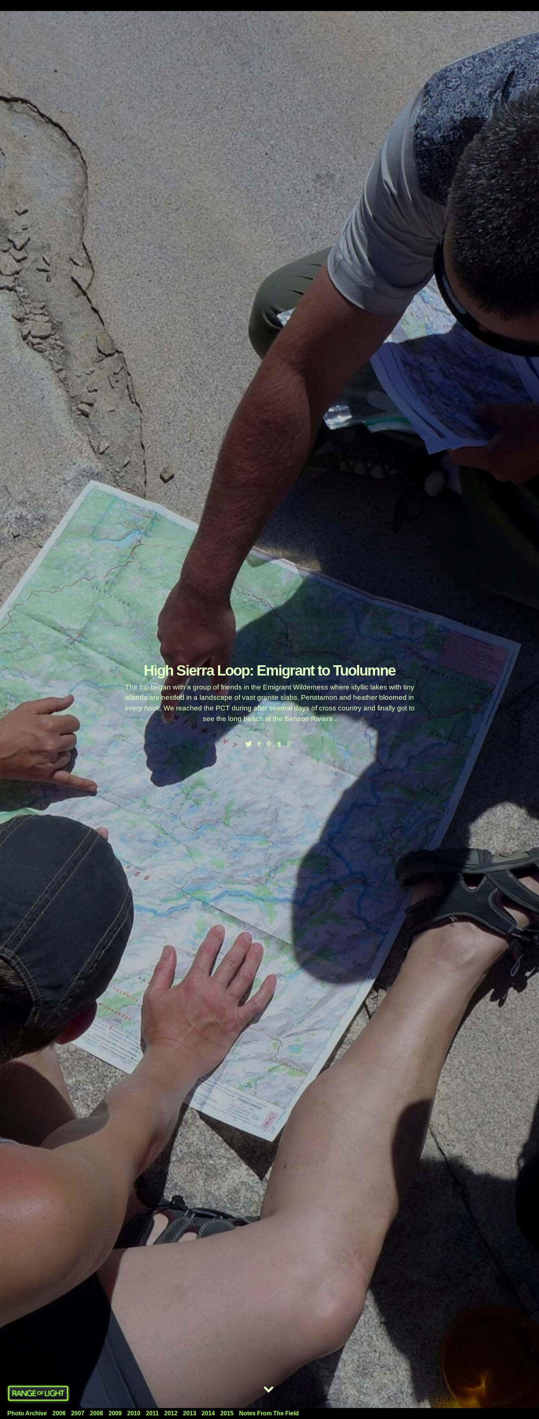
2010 (133, 1413)
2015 (227, 1413)
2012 (170, 1413)
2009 (115, 1413)
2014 (208, 1413)
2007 (77, 1413)
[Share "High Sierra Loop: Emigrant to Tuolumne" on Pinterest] (269, 744)
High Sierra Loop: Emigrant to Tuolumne (269, 670)
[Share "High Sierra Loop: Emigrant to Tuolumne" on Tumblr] (280, 744)
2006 (59, 1413)
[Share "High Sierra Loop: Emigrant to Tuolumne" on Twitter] (248, 744)
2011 (152, 1413)
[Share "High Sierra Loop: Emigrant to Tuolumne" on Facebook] (259, 744)
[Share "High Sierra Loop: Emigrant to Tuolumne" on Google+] (290, 744)
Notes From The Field (269, 1413)
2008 (96, 1413)
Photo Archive (27, 1413)
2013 (189, 1413)
